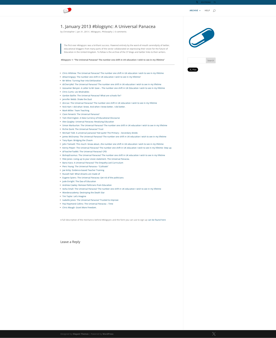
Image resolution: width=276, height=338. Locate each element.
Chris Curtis (68, 91)
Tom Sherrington (70, 118)
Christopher (69, 31)
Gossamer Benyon (71, 88)
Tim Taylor (67, 196)
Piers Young (68, 166)
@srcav (65, 103)
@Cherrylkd (68, 84)
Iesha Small (67, 188)
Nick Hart (66, 106)
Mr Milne (66, 80)
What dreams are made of (87, 174)
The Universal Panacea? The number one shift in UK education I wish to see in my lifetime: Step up (123, 147)
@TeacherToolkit (70, 151)
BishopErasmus (69, 155)
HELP (207, 10)
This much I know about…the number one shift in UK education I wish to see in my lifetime (120, 144)
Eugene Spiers (69, 177)
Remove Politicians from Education (95, 185)
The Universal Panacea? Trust (89, 129)
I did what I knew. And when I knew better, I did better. (98, 106)
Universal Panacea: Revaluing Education (94, 121)
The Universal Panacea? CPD (93, 151)
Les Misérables (82, 91)
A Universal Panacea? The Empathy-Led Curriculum (98, 162)
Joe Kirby (66, 170)
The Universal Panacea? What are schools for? (99, 95)
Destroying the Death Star (92, 192)
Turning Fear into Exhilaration (86, 80)
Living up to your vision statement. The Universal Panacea (101, 159)
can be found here (157, 219)
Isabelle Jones (69, 200)
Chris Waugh (68, 207)
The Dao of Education (85, 181)
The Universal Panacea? (88, 114)
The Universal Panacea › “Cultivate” (91, 166)
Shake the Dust (84, 99)
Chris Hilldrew (69, 73)
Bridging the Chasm (83, 140)
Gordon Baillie (69, 95)
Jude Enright (68, 181)
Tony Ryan (67, 140)
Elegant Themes (81, 334)
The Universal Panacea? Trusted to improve (97, 200)
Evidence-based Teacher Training (88, 170)
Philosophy (107, 31)
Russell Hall (68, 174)
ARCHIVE (194, 10)
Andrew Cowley (69, 185)
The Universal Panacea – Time (98, 203)
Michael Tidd (68, 132)
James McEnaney (70, 136)
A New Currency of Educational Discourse (100, 118)
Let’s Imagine (80, 196)
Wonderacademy (70, 192)
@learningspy (69, 76)
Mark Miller (67, 110)
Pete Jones (67, 159)
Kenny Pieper (68, 147)
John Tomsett (68, 144)
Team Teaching (82, 110)
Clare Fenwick (69, 114)
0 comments (120, 31)
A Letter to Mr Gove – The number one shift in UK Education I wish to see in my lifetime (123, 88)
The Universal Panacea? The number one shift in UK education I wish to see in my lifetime (120, 73)
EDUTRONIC (206, 2)
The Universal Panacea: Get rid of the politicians (100, 177)
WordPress (108, 334)
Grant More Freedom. (86, 207)
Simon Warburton (70, 125)
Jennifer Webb (69, 99)
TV (215, 2)
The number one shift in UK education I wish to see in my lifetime (108, 76)
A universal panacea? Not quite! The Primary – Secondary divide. (107, 132)
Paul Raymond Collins (72, 203)
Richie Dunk (68, 129)
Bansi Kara (67, 162)
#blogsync (96, 31)
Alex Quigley (68, 121)
